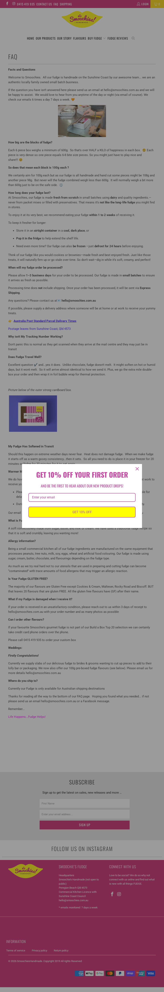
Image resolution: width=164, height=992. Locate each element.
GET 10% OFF (82, 512)
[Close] (137, 469)
